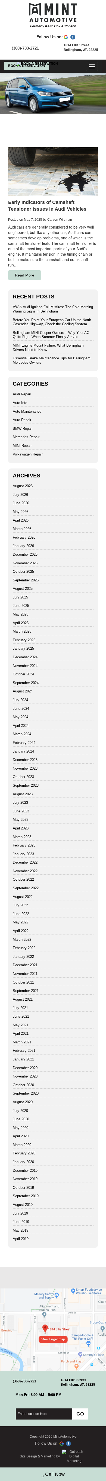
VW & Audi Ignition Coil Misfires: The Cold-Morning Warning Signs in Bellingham (53, 309)
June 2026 (21, 503)
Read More (24, 275)
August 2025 (23, 589)
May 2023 (20, 820)
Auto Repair (22, 420)
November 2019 (25, 1179)
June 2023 (21, 811)
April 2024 (21, 726)
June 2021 (21, 1016)
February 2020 (24, 1153)
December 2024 (25, 657)
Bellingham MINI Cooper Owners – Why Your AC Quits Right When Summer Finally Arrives (51, 335)
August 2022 (23, 897)
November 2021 (25, 974)
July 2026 (20, 495)
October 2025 (23, 571)
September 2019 (26, 1196)
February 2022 (24, 948)
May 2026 (20, 512)
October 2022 (23, 879)
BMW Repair (23, 429)
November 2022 (25, 871)
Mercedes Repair (26, 437)
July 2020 (20, 1111)
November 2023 (25, 768)
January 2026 (23, 546)
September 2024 (26, 683)
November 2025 (25, 563)
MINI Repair (22, 446)
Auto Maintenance (27, 411)
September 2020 (26, 1093)
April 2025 (21, 623)
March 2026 (22, 529)
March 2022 (22, 940)
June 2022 (21, 914)
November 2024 (25, 666)
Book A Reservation (26, 66)
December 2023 (25, 760)
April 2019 (21, 1239)
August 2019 (23, 1205)
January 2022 (23, 957)
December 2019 (25, 1170)
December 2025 (25, 554)
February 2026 (24, 537)
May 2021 (20, 1025)
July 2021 (20, 1008)
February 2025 (24, 640)
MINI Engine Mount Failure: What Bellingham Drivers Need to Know (48, 347)
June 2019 (21, 1222)
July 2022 (20, 905)
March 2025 (22, 631)
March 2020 (22, 1145)
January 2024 (23, 751)
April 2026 (21, 520)
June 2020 (21, 1119)
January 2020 (23, 1162)
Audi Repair (22, 394)
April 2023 (21, 828)
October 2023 (23, 777)
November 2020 (25, 1076)
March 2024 (22, 734)
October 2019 (23, 1188)
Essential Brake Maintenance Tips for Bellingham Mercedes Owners (52, 360)
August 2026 (23, 486)
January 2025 (23, 648)
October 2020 (23, 1085)
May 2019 (20, 1230)
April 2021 (21, 1033)
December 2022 (25, 862)
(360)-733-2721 (25, 48)
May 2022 (20, 922)
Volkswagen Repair (28, 454)
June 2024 (21, 709)
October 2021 (23, 982)
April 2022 (21, 931)
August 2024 (23, 691)
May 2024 (20, 717)
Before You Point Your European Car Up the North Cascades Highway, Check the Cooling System (52, 322)
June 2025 (21, 606)
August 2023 (23, 794)
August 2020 (23, 1102)
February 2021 (24, 1051)
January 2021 (23, 1059)
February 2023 (24, 845)
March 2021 (22, 1042)
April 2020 (21, 1136)
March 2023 (22, 837)
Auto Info (20, 403)
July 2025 (20, 597)
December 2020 (25, 1068)
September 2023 (26, 785)
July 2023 (20, 802)
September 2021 (26, 991)
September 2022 (26, 888)
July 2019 (20, 1213)
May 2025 (20, 614)
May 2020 (20, 1128)
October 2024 (23, 674)
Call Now (55, 1474)
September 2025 (26, 580)
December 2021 (25, 965)
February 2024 (24, 743)
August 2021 (23, 999)
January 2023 (23, 854)
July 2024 (20, 700)
